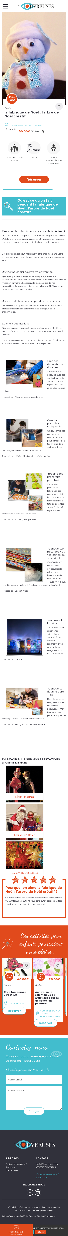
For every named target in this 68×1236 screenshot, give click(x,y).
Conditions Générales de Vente (24, 1207)
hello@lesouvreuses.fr (47, 1164)
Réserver (14, 1010)
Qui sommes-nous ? (16, 1164)
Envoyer (34, 1111)
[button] (34, 179)
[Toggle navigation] (5, 6)
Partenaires (12, 1170)
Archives (10, 1167)
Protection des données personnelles (34, 1210)
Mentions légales (51, 1207)
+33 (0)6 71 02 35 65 (46, 1167)
